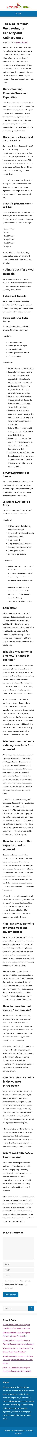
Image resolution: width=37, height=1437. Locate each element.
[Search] (31, 1308)
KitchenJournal (8, 1387)
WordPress (18, 1433)
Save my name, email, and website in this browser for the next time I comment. (18, 1284)
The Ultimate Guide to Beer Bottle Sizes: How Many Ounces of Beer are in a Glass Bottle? (18, 1359)
